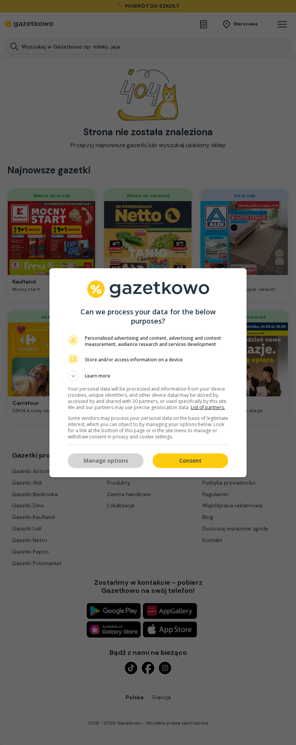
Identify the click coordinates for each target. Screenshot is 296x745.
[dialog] (148, 372)
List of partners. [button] (208, 407)
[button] (148, 376)
